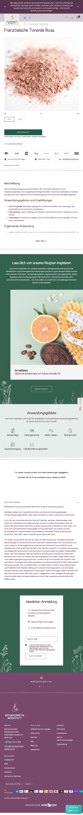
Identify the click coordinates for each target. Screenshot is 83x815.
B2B (32, 741)
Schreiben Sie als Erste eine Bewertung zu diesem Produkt (42, 477)
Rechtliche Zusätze (12, 502)
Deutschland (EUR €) (13, 784)
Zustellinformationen (70, 159)
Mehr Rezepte (41, 389)
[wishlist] (66, 17)
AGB (6, 764)
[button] (41, 477)
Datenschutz (9, 768)
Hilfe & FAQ (35, 733)
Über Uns (34, 745)
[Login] (72, 17)
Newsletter (35, 749)
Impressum (9, 760)
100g (20, 119)
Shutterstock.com (55, 507)
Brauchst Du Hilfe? (12, 165)
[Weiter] (78, 113)
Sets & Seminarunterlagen (65, 738)
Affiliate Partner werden (40, 729)
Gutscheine (61, 733)
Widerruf (8, 772)
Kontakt (34, 737)
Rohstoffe (61, 729)
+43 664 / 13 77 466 (12, 742)
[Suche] (29, 18)
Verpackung (62, 744)
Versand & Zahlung (12, 776)
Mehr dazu (40, 241)
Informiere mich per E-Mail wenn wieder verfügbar (25, 136)
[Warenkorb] (77, 17)
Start (25, 24)
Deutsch (28, 784)
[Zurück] (5, 113)
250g (9, 119)
